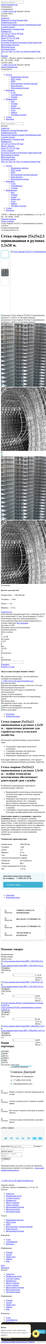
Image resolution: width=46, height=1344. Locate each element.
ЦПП (13, 81)
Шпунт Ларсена (7, 36)
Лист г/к (4, 51)
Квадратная (6, 25)
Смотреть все (6, 612)
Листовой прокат (8, 49)
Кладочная (22, 42)
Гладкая (13, 20)
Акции (14, 106)
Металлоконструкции (10, 45)
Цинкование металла (19, 77)
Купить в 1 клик (8, 667)
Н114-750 (15, 34)
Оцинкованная (31, 25)
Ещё (25, 20)
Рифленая (5, 20)
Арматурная (32, 42)
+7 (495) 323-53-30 (8, 11)
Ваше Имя (6, 1146)
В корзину (5, 664)
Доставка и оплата (18, 115)
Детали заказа (7, 1151)
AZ (14, 38)
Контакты (10, 119)
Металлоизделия (8, 47)
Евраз (3, 38)
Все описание (22, 623)
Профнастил (6, 31)
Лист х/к (12, 51)
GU (10, 38)
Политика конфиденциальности (14, 1342)
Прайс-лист (15, 108)
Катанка (20, 20)
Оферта (14, 112)
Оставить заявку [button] (14, 885)
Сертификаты (16, 95)
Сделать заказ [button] (6, 13)
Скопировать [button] (6, 7)
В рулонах (5, 42)
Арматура (5, 18)
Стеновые (16, 29)
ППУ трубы (16, 79)
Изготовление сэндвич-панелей (24, 83)
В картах (13, 42)
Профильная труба (9, 22)
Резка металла (16, 86)
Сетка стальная (7, 40)
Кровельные (6, 29)
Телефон (38, 1146)
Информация (11, 99)
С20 (5, 34)
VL (7, 38)
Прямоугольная (17, 25)
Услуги (9, 75)
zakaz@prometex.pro (9, 5)
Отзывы (14, 97)
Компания (10, 90)
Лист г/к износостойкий (26, 51)
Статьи (9, 117)
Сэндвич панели (8, 27)
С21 (9, 34)
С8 (2, 34)
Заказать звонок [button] (23, 11)
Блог (13, 101)
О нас (13, 92)
